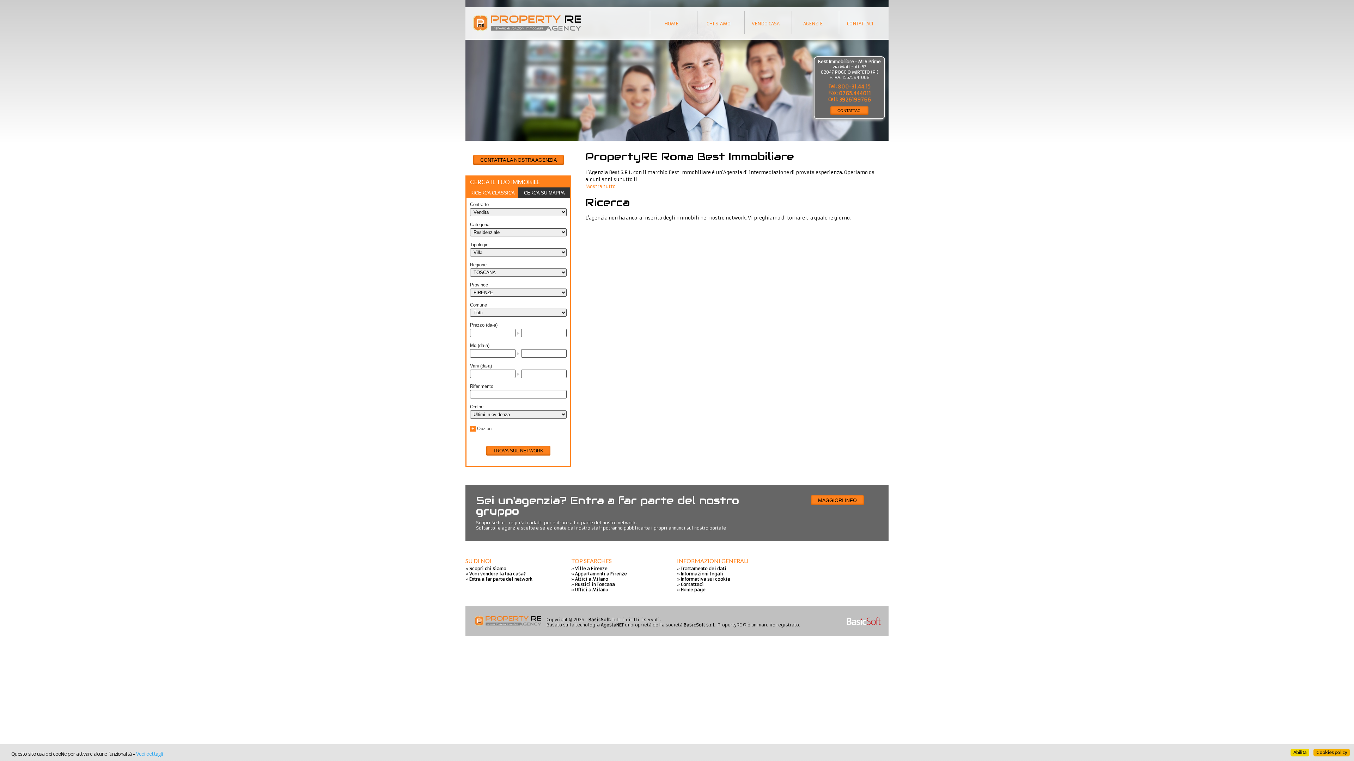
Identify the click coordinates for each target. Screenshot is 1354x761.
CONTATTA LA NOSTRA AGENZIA (518, 160)
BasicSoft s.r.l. (699, 624)
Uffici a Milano (591, 589)
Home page (693, 589)
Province (479, 284)
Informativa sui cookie (705, 579)
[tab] (492, 192)
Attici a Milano (591, 579)
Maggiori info (837, 500)
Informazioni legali (702, 573)
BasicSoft (599, 619)
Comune (478, 305)
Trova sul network (518, 450)
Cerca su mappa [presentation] (544, 193)
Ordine (476, 406)
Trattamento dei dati (703, 568)
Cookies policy (1331, 752)
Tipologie (479, 244)
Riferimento (481, 386)
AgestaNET (612, 624)
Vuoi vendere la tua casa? (497, 573)
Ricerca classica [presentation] (492, 193)
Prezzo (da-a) (484, 325)
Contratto (479, 204)
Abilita (1299, 752)
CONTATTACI (849, 111)
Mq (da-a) (479, 345)
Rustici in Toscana (595, 584)
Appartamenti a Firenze (601, 573)
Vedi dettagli (149, 753)
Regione (478, 264)
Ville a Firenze (591, 568)
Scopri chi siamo (487, 568)
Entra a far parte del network (500, 579)
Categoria (479, 224)
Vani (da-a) (481, 366)
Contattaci (692, 584)
